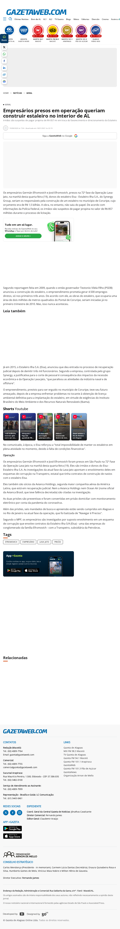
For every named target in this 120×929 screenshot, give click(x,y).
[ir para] (12, 829)
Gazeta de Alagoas (73, 747)
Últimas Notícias (21, 19)
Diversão (95, 19)
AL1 (45, 19)
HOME (6, 93)
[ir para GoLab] (37, 914)
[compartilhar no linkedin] (4, 68)
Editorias (85, 19)
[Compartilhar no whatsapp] (4, 54)
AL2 (50, 19)
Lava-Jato (44, 542)
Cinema (105, 19)
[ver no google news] (4, 81)
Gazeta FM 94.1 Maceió (76, 758)
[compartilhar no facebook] (4, 61)
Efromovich (11, 542)
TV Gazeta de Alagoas (75, 754)
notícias (17, 93)
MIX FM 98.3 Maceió (74, 751)
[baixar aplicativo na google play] (14, 570)
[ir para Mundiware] (13, 914)
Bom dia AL (36, 19)
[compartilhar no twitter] (4, 47)
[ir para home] (36, 12)
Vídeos (76, 19)
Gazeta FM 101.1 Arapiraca (78, 761)
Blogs (68, 19)
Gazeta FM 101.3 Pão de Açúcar (80, 768)
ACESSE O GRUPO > (23, 236)
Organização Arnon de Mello (78, 775)
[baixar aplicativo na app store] (31, 570)
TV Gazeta (59, 19)
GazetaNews (70, 772)
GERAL (29, 93)
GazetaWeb (69, 765)
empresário (28, 542)
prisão (57, 542)
